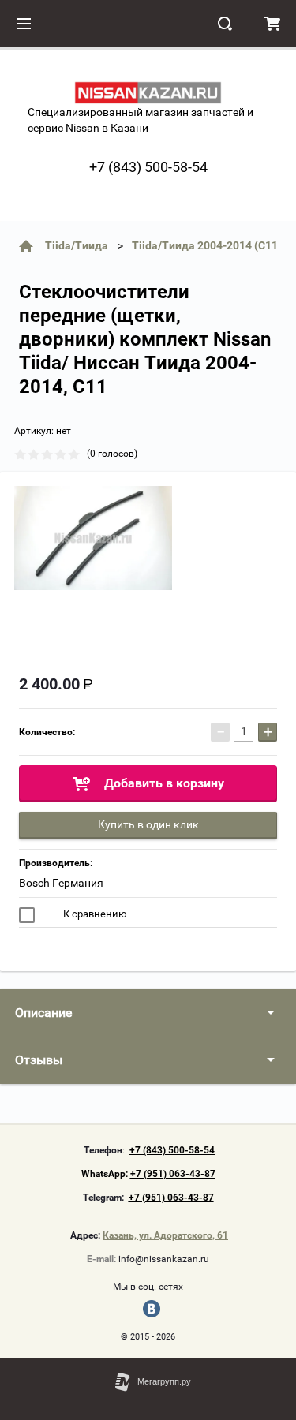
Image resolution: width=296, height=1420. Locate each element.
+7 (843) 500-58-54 (148, 167)
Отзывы (38, 1059)
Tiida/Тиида (76, 245)
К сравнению (94, 914)
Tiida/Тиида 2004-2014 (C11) (207, 245)
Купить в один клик (148, 824)
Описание (43, 1012)
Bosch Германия (61, 882)
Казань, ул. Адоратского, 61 (165, 1235)
